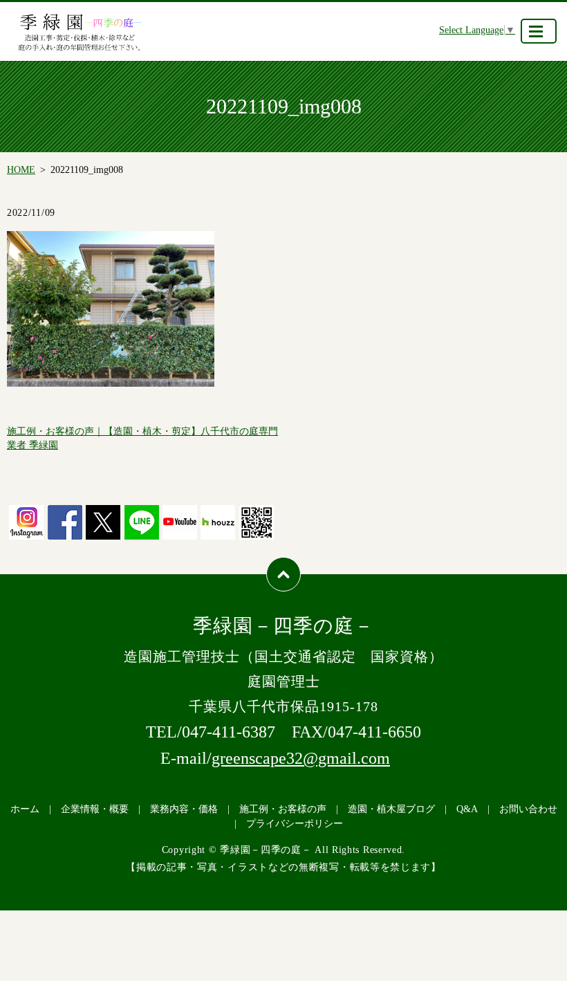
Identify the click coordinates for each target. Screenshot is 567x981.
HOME (21, 170)
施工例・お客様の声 (282, 809)
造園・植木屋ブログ (391, 809)
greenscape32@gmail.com (301, 758)
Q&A (467, 809)
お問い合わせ (528, 809)
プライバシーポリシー (294, 823)
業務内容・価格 (184, 809)
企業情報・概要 (95, 809)
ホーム (24, 809)
